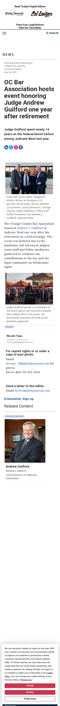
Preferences (30, 699)
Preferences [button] (26, 680)
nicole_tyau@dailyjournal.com (20, 342)
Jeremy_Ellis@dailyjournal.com (27, 363)
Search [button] (53, 33)
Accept (30, 685)
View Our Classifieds (30, 27)
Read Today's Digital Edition (30, 6)
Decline (30, 692)
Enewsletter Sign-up (19, 399)
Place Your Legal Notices (30, 24)
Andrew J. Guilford (30, 228)
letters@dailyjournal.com (32, 390)
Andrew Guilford (17, 466)
